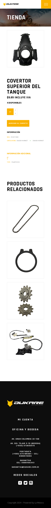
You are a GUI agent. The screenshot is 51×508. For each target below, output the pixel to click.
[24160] (18, 123)
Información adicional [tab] (19, 153)
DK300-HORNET (38, 141)
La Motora (39, 503)
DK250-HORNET (22, 141)
